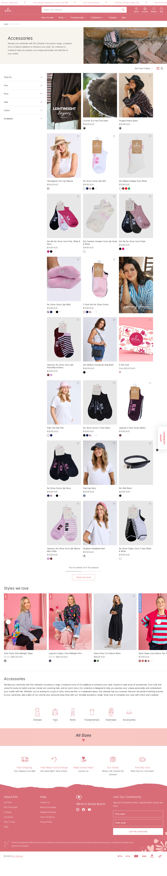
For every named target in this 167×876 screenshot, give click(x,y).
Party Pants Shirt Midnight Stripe (18, 653)
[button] (162, 438)
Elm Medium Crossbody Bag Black (98, 365)
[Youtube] (89, 809)
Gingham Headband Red (94, 548)
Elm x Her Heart (10, 807)
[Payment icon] (120, 856)
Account (145, 11)
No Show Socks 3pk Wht (94, 181)
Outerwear (111, 720)
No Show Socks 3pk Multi (58, 304)
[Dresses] (37, 712)
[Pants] (73, 712)
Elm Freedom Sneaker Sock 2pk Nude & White (100, 242)
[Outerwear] (111, 712)
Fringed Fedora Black (128, 120)
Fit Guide (7, 812)
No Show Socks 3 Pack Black (96, 428)
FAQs (6, 827)
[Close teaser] (157, 450)
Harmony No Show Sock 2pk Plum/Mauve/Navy (60, 366)
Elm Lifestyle (17, 856)
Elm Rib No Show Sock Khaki (132, 241)
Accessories (129, 720)
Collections (96, 17)
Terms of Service (47, 817)
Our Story (8, 802)
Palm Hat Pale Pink (55, 428)
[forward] (158, 621)
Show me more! (83, 577)
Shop (60, 17)
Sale (124, 17)
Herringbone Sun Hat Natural (60, 181)
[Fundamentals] (92, 712)
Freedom (112, 17)
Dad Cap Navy (89, 488)
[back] (8, 621)
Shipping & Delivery (48, 812)
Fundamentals (77, 17)
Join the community (138, 831)
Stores (136, 11)
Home (6, 24)
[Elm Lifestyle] (8, 9)
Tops (55, 720)
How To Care (9, 822)
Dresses (37, 720)
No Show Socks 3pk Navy (59, 488)
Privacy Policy (46, 822)
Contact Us (45, 802)
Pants (73, 720)
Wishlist (154, 11)
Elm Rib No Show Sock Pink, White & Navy (63, 242)
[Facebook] (83, 809)
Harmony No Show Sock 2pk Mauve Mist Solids (63, 549)
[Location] (136, 8)
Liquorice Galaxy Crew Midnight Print (65, 653)
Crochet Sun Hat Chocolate (95, 120)
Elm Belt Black (125, 488)
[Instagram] (77, 809)
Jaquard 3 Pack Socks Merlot (132, 428)
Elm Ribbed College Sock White (133, 181)
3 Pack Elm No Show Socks (95, 304)
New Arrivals (47, 17)
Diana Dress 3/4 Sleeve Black (107, 653)
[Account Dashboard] (145, 8)
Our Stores (8, 817)
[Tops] (55, 712)
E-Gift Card (124, 365)
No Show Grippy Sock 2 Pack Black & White (135, 549)
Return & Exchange (48, 807)
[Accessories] (129, 712)
